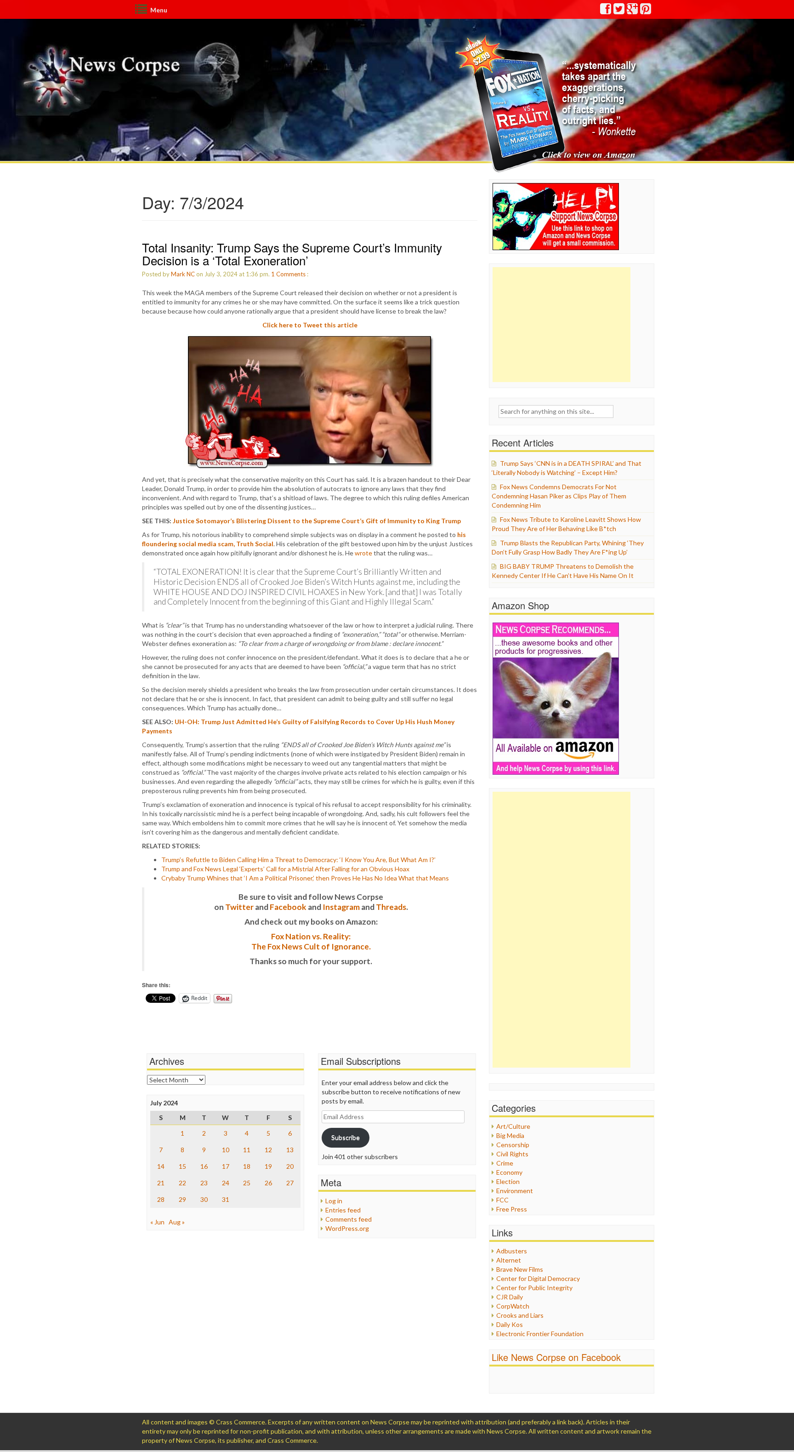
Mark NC (183, 274)
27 (290, 1183)
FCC (502, 1200)
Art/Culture (513, 1126)
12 (268, 1150)
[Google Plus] (633, 11)
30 (204, 1199)
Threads (391, 907)
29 (182, 1199)
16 (204, 1166)
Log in (333, 1201)
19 (268, 1166)
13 (290, 1150)
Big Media (510, 1135)
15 (182, 1166)
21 (160, 1183)
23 (204, 1183)
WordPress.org (347, 1228)
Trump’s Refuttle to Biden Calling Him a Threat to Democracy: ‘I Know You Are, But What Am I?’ (298, 859)
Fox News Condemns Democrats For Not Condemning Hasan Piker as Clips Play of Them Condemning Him (559, 496)
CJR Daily (509, 1297)
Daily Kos (509, 1324)
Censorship (512, 1145)
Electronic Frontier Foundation (540, 1334)
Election (508, 1181)
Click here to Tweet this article (309, 325)
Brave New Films (519, 1269)
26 (268, 1183)
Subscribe (345, 1137)
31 (225, 1199)
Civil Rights (512, 1154)
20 (290, 1166)
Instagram (341, 907)
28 (160, 1199)
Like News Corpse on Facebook (556, 1357)
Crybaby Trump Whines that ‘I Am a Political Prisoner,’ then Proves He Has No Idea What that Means (305, 878)
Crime (504, 1163)
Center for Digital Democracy (538, 1278)
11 (246, 1150)
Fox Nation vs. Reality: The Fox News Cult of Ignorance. (311, 941)
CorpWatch (512, 1306)
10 (225, 1150)
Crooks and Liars (520, 1315)
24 (225, 1183)
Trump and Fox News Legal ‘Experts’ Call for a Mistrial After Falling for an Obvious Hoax (285, 869)
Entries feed (343, 1210)
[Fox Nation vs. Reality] (548, 103)
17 (225, 1166)
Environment (514, 1191)
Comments (291, 274)
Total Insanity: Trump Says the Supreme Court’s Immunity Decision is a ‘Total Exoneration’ (292, 254)
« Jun (157, 1222)
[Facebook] (606, 11)
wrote (363, 553)
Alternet (508, 1260)
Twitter (239, 907)
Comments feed (348, 1219)
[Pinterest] (646, 11)
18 (246, 1166)
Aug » (177, 1222)
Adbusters (511, 1251)
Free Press (511, 1209)
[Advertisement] (561, 324)
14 (160, 1166)
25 (246, 1183)
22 (182, 1183)
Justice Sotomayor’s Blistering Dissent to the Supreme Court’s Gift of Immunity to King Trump (317, 521)
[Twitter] (619, 11)
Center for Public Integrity (534, 1288)
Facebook (288, 907)
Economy (509, 1172)
